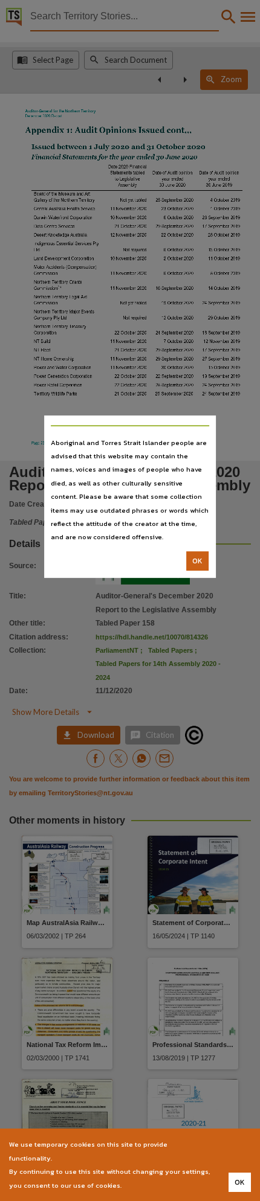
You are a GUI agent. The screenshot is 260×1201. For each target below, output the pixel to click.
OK (197, 561)
